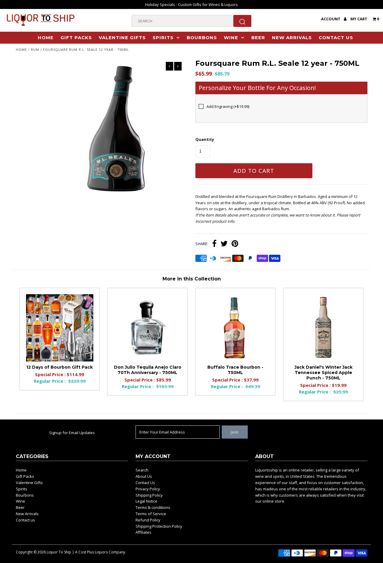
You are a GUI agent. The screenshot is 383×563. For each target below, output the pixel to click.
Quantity (204, 139)
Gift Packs (76, 37)
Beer (258, 37)
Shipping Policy (149, 495)
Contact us (336, 37)
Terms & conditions (153, 507)
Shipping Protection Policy (159, 526)
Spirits (163, 37)
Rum (35, 49)
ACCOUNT (331, 19)
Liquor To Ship (59, 552)
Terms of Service (151, 513)
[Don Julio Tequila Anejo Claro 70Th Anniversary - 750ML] (147, 327)
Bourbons (202, 37)
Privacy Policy (148, 489)
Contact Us (145, 482)
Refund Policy (148, 520)
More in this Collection (191, 279)
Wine (231, 37)
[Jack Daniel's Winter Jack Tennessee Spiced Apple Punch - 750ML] (323, 327)
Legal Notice (146, 501)
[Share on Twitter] (224, 244)
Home (46, 37)
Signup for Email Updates (72, 432)
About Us (144, 476)
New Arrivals (292, 37)
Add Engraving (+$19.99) (227, 106)
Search (142, 470)
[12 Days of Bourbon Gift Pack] (59, 327)
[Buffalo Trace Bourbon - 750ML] (235, 327)
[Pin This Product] (235, 244)
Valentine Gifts (122, 37)
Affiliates (143, 532)
